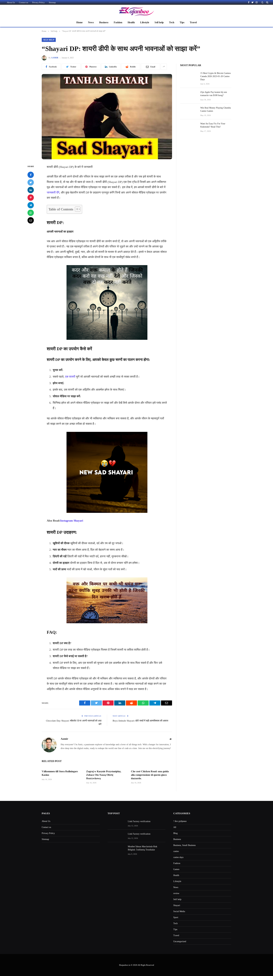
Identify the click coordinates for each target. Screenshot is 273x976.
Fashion (118, 22)
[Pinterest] (30, 198)
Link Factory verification (139, 821)
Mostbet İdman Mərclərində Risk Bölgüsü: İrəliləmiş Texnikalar (142, 848)
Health (131, 22)
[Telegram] (30, 205)
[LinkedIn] (30, 190)
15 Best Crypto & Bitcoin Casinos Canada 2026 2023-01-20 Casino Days (215, 76)
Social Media (179, 911)
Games (176, 869)
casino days (178, 857)
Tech (171, 22)
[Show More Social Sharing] (164, 67)
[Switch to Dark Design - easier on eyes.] (262, 2)
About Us (11, 2)
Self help (159, 22)
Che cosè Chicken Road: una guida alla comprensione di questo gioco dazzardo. (150, 775)
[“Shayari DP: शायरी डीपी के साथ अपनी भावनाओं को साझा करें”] (107, 116)
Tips (182, 22)
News (91, 22)
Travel (193, 22)
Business (103, 22)
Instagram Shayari (71, 520)
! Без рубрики (180, 821)
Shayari (176, 905)
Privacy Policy (38, 2)
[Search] (267, 2)
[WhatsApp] (30, 213)
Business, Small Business (184, 845)
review (176, 893)
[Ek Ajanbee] (136, 11)
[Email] (30, 220)
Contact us (23, 2)
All (174, 827)
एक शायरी (70, 376)
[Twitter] (30, 182)
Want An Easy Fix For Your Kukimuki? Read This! (212, 125)
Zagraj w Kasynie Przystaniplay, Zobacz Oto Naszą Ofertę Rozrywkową (103, 775)
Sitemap (52, 2)
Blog (175, 833)
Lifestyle (144, 22)
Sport (175, 917)
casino (176, 851)
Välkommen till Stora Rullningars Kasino (60, 773)
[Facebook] (30, 175)
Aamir (54, 58)
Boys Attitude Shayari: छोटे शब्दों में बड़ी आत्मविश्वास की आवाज (140, 720)
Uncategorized (179, 941)
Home (79, 22)
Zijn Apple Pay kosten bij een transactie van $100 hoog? (213, 93)
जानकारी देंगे (53, 192)
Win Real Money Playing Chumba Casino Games (215, 109)
